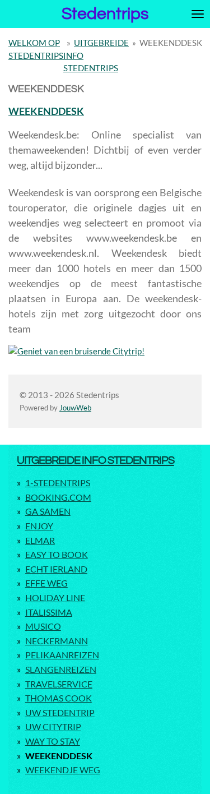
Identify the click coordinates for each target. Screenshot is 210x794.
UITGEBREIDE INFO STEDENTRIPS (95, 460)
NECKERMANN (56, 640)
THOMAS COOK (58, 698)
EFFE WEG (46, 583)
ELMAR (40, 540)
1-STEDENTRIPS (57, 482)
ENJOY (39, 525)
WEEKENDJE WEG (62, 769)
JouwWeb (75, 408)
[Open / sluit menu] (197, 14)
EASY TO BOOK (56, 554)
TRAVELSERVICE (58, 683)
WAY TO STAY (52, 741)
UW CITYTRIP (53, 726)
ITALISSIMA (48, 612)
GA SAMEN (48, 511)
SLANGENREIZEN (60, 669)
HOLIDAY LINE (55, 597)
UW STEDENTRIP (60, 712)
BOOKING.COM (58, 497)
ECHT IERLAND (56, 569)
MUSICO (43, 626)
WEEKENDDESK (170, 43)
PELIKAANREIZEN (62, 654)
